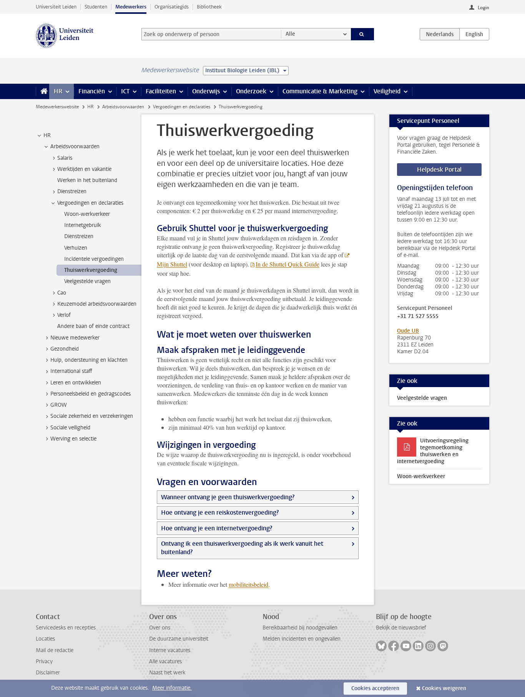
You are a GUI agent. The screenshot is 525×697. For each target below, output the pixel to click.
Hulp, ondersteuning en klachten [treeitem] (89, 360)
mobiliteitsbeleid (248, 584)
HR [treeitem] (47, 135)
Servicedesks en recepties (66, 627)
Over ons (159, 627)
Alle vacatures (165, 661)
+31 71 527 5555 (418, 316)
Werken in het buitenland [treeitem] (87, 180)
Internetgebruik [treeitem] (82, 225)
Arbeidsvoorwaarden (123, 107)
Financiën (91, 91)
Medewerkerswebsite (57, 107)
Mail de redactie (54, 650)
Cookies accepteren (375, 688)
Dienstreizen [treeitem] (71, 191)
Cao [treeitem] (61, 292)
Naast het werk (167, 672)
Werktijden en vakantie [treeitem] (84, 169)
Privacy (44, 661)
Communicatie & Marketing (319, 91)
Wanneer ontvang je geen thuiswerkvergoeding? (227, 497)
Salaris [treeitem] (64, 158)
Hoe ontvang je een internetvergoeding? (216, 528)
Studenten (96, 6)
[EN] (474, 34)
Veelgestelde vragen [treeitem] (87, 281)
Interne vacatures (169, 650)
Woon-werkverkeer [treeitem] (87, 214)
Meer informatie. (172, 688)
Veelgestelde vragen (422, 398)
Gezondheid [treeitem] (64, 349)
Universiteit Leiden (56, 6)
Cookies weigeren (444, 688)
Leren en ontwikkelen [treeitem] (75, 382)
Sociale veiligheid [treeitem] (70, 427)
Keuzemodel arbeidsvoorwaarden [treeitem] (96, 304)
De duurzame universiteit (178, 638)
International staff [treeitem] (71, 371)
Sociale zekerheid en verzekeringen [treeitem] (91, 416)
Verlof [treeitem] (64, 315)
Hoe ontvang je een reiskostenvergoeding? (220, 512)
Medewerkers (130, 6)
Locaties (45, 638)
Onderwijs (206, 91)
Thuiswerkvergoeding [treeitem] (90, 270)
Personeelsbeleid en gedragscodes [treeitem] (90, 393)
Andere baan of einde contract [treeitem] (93, 326)
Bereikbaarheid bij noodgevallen (299, 627)
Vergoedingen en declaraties (181, 107)
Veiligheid (387, 91)
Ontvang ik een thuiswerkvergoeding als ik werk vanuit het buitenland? (242, 548)
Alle (290, 34)
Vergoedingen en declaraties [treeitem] (90, 203)
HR (58, 91)
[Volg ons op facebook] (393, 646)
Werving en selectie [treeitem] (73, 438)
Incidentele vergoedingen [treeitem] (94, 259)
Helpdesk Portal (439, 170)
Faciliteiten (161, 91)
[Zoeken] (362, 34)
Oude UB (408, 330)
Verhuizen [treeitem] (75, 248)
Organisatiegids (172, 6)
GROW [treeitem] (58, 405)
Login (483, 8)
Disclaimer (48, 672)
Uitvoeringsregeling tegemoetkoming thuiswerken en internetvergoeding (433, 451)
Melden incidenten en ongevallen (301, 638)
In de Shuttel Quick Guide (287, 264)
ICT (125, 91)
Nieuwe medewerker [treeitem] (75, 337)
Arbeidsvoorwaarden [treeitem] (75, 146)
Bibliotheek (209, 6)
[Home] (42, 91)
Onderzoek (251, 91)
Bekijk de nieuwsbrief (401, 627)
